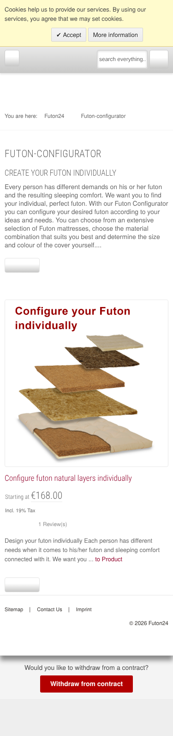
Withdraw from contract (86, 683)
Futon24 (54, 116)
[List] (30, 265)
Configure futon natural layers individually (68, 478)
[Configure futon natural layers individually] (86, 382)
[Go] (159, 58)
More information (115, 34)
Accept (71, 34)
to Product (108, 558)
